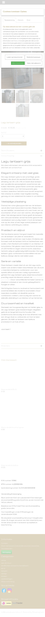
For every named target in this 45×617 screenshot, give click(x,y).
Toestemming (9, 20)
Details (20, 20)
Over (28, 20)
